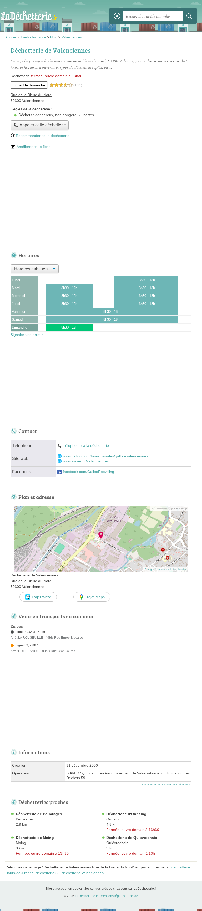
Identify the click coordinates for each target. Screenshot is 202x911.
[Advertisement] (101, 201)
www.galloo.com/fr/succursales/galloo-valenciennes (105, 456)
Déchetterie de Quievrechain (131, 837)
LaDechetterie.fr (29, 16)
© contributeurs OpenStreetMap (169, 508)
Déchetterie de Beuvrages (39, 814)
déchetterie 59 (48, 873)
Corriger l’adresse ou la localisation (166, 569)
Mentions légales (112, 896)
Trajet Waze (41, 597)
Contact (133, 896)
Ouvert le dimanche (29, 85)
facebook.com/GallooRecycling (88, 472)
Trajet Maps (95, 597)
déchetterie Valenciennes (83, 873)
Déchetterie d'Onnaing (126, 814)
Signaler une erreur (27, 335)
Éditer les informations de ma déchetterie (166, 784)
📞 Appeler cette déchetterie (39, 125)
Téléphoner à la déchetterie (86, 446)
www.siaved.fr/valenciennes (86, 461)
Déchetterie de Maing (35, 837)
